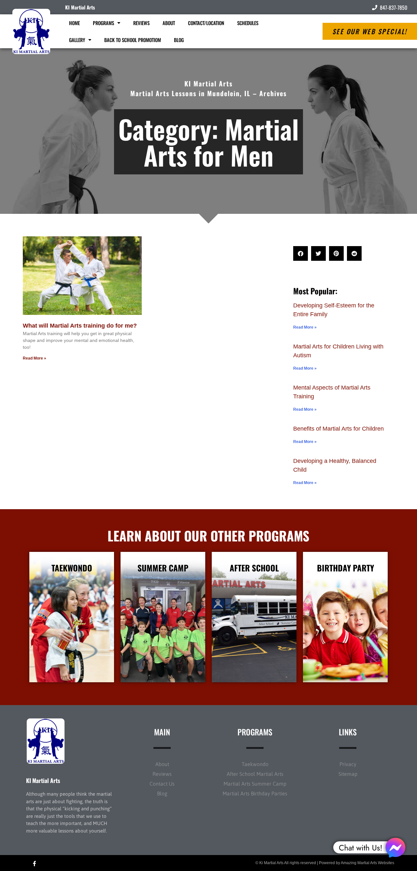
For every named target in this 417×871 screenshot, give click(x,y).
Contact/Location (206, 22)
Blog (179, 39)
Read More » (34, 358)
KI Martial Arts (80, 7)
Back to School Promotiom (132, 39)
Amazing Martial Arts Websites (367, 863)
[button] (300, 253)
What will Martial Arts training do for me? (80, 325)
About (169, 22)
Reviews (141, 22)
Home (74, 22)
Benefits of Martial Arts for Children (338, 428)
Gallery (77, 39)
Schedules (247, 22)
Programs (103, 22)
